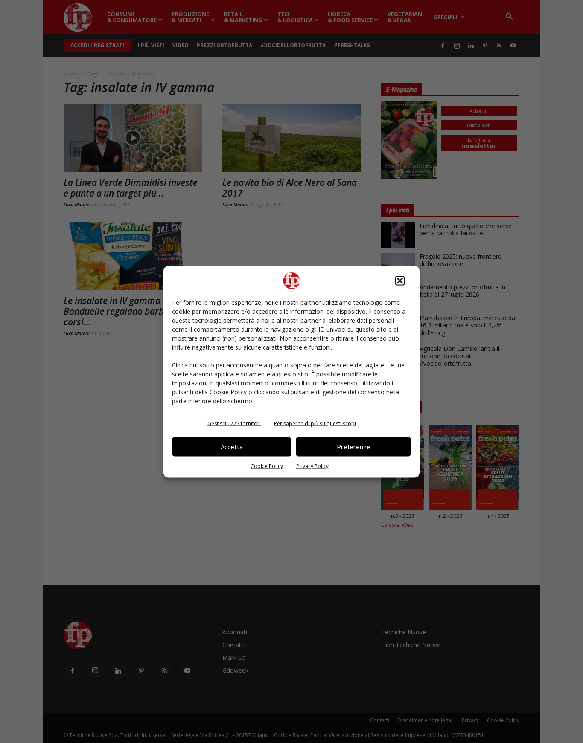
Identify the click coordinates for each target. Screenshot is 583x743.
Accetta (232, 446)
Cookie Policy (267, 465)
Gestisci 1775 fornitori (234, 423)
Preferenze (353, 446)
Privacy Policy (312, 465)
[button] (400, 280)
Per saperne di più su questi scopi (315, 423)
